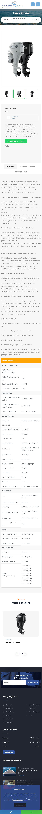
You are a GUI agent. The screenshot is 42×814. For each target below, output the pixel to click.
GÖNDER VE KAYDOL (32, 682)
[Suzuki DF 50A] (21, 59)
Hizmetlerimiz (10, 712)
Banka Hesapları (34, 712)
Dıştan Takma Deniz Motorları (19, 19)
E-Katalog (32, 708)
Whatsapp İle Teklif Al (16, 141)
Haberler (8, 715)
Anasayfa (6, 20)
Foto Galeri (9, 719)
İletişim (31, 715)
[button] (25, 653)
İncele (20, 775)
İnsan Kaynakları (34, 705)
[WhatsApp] (31, 812)
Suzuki (37, 20)
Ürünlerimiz (9, 708)
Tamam (20, 805)
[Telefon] (10, 812)
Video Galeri (9, 722)
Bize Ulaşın (9, 752)
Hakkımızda (9, 705)
